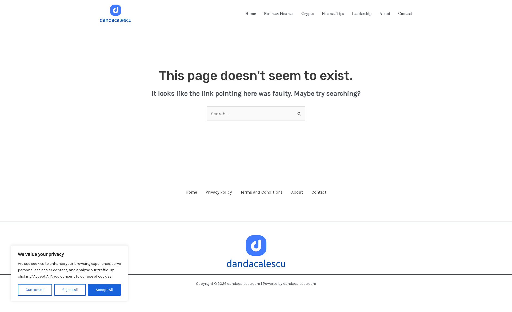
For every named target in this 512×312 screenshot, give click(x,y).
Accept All (104, 289)
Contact (318, 192)
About (297, 192)
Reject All (70, 289)
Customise (35, 289)
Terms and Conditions (261, 192)
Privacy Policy (219, 192)
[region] (69, 273)
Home (191, 192)
